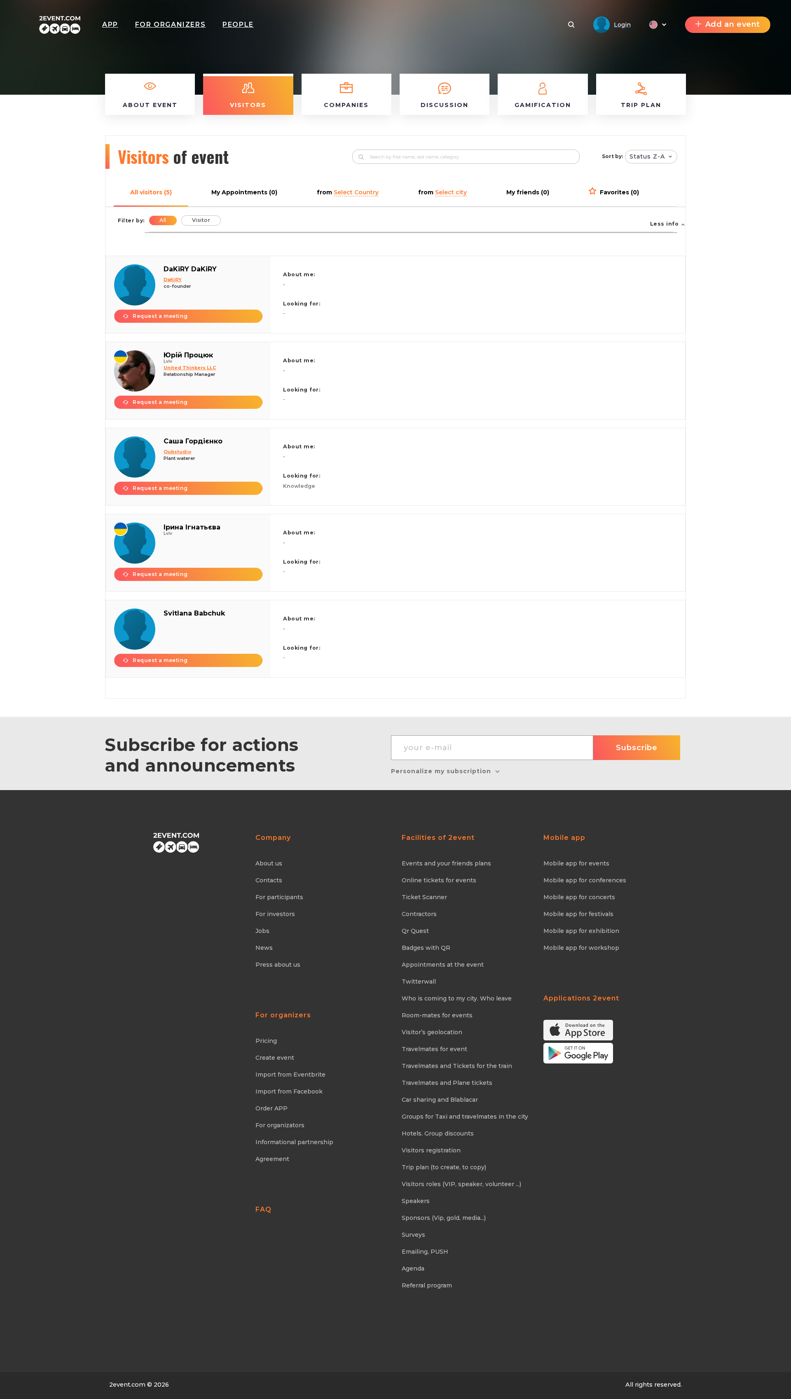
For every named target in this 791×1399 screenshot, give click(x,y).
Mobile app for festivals (578, 914)
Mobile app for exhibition (581, 931)
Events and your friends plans (446, 863)
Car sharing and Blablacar (440, 1099)
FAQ (263, 1209)
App (110, 24)
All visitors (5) (151, 192)
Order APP (271, 1108)
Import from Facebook (289, 1091)
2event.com (127, 1384)
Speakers (416, 1201)
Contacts (268, 880)
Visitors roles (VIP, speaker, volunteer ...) (461, 1184)
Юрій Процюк (188, 355)
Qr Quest (415, 931)
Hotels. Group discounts (438, 1133)
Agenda (413, 1268)
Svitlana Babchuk (194, 613)
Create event (274, 1057)
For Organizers (170, 24)
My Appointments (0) (244, 192)
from (348, 192)
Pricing (266, 1041)
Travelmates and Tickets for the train (457, 1066)
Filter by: (131, 220)
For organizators (279, 1125)
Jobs (262, 931)
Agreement (272, 1159)
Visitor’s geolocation (432, 1032)
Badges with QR (426, 947)
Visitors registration (431, 1150)
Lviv (168, 361)
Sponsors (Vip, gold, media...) (444, 1218)
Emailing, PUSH (425, 1251)
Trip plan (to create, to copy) (444, 1167)
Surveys (413, 1234)
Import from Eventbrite (290, 1074)
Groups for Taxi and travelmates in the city (465, 1116)
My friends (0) (527, 192)
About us (268, 863)
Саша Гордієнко (193, 441)
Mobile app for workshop (581, 947)
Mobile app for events (576, 863)
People (238, 24)
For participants (279, 897)
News (264, 947)
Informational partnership (294, 1142)
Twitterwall (419, 981)
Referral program (427, 1285)
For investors (275, 914)
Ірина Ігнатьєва (192, 527)
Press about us (277, 964)
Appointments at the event (443, 964)
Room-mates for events (437, 1015)
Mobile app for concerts (579, 897)
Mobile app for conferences (584, 880)
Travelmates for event (434, 1049)
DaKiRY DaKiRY (190, 269)
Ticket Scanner (424, 897)
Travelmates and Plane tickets (447, 1083)
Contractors (419, 914)
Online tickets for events (439, 880)
